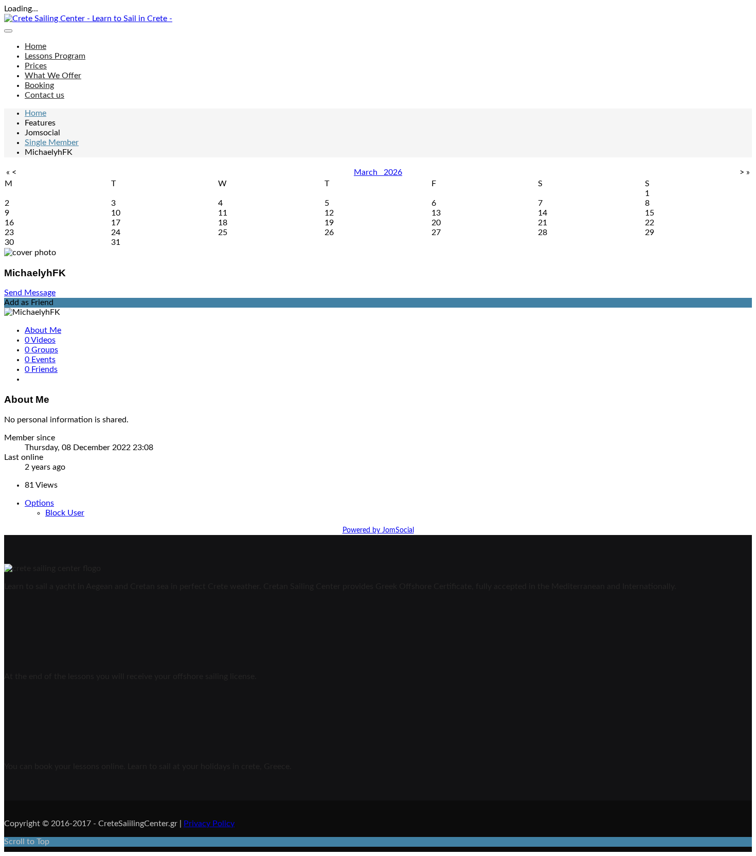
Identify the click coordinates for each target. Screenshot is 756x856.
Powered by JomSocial (378, 530)
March (369, 172)
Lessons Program (55, 56)
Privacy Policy (209, 823)
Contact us (44, 95)
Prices (36, 66)
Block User (64, 513)
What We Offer (53, 76)
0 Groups (41, 350)
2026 (393, 172)
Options (39, 503)
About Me (43, 330)
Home (35, 46)
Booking (39, 85)
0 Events (40, 359)
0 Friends (41, 369)
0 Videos (40, 340)
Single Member (52, 142)
